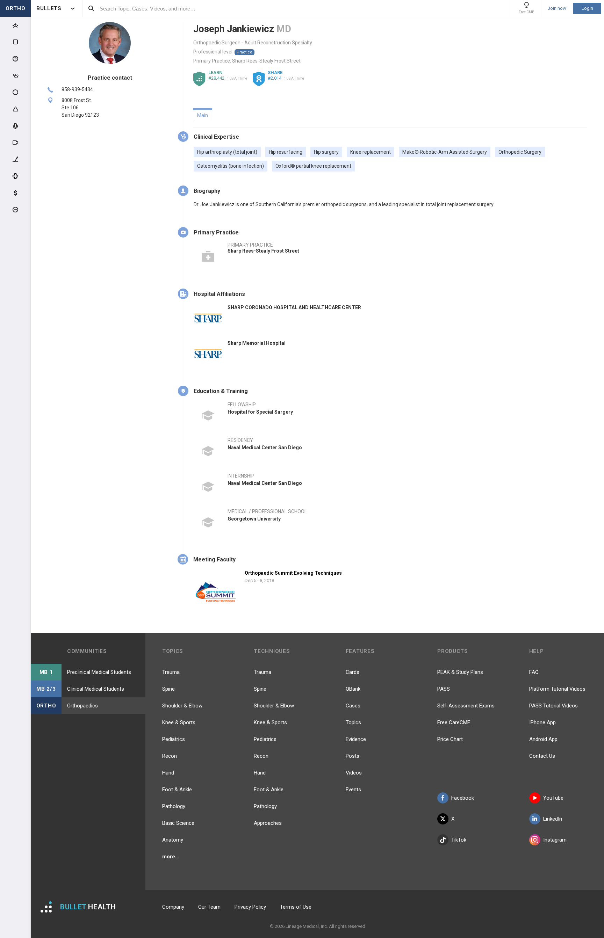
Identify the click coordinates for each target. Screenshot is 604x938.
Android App (543, 739)
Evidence (356, 739)
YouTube (553, 798)
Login (587, 8)
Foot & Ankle (177, 789)
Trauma (171, 672)
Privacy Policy (250, 907)
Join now (557, 8)
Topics (353, 722)
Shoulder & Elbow (182, 706)
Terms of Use (295, 907)
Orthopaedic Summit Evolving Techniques (293, 573)
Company (173, 907)
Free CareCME (453, 722)
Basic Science (178, 823)
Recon (169, 756)
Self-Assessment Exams (466, 706)
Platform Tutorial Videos (557, 689)
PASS (443, 689)
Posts (352, 756)
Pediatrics (173, 739)
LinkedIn (552, 819)
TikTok (458, 840)
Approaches (268, 823)
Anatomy (172, 840)
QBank (353, 689)
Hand (168, 773)
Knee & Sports (178, 722)
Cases (353, 706)
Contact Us (542, 756)
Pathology (173, 806)
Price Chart (450, 739)
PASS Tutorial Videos (553, 706)
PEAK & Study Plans (460, 672)
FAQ (534, 672)
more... (170, 856)
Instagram (555, 840)
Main (202, 115)
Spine (168, 689)
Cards (352, 672)
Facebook (462, 798)
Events (353, 789)
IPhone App (542, 722)
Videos (354, 773)
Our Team (209, 907)
